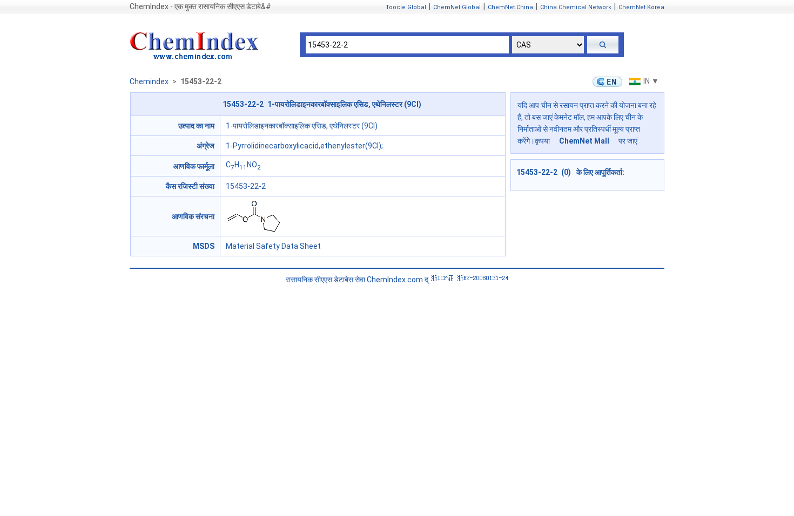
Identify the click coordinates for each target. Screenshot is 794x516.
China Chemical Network (575, 7)
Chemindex (149, 81)
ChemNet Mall (584, 141)
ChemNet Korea (641, 7)
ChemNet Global (457, 7)
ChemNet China (510, 7)
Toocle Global (406, 7)
